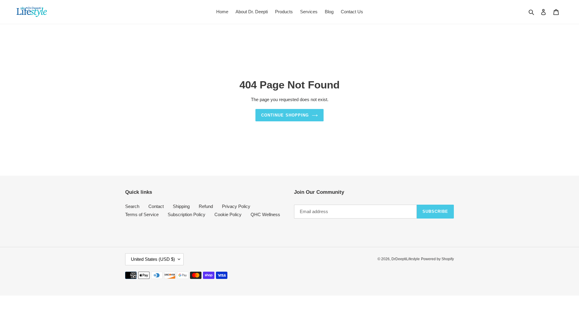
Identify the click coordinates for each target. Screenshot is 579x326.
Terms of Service (142, 214)
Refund (206, 206)
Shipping (181, 206)
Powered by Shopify (437, 259)
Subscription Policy (186, 214)
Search (132, 206)
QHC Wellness (265, 214)
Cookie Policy (228, 214)
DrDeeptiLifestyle (405, 259)
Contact (156, 206)
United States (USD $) (153, 259)
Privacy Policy (236, 206)
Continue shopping (285, 115)
